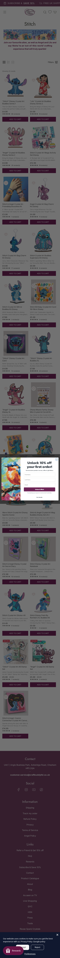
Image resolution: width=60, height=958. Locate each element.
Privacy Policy (26, 941)
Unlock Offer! (39, 489)
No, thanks (39, 497)
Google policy (39, 941)
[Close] (57, 934)
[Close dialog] (56, 459)
